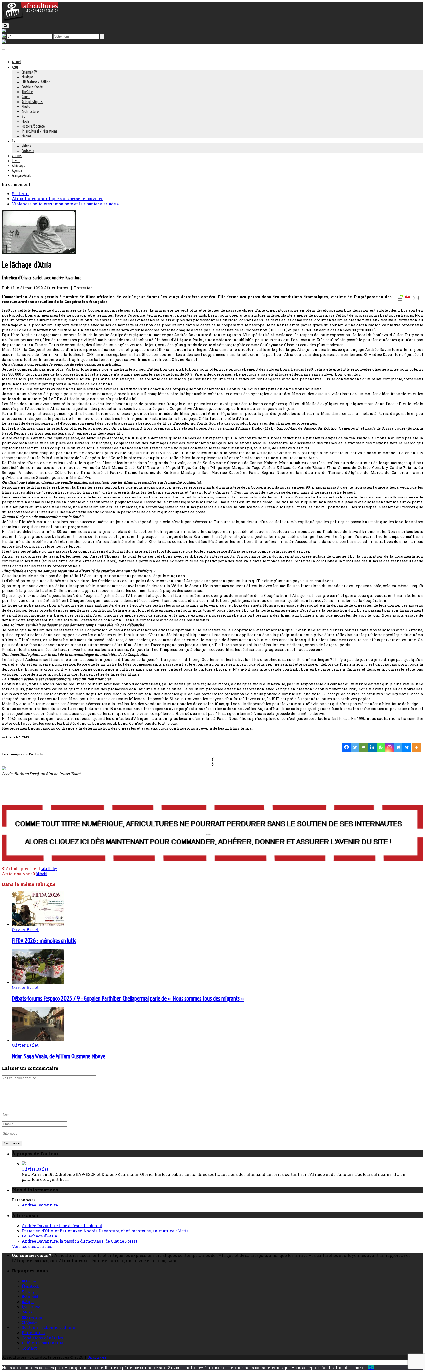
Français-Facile (21, 175)
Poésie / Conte (32, 86)
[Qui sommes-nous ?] (4, 41)
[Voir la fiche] (24, 1163)
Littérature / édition (36, 81)
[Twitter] (355, 747)
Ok (371, 1367)
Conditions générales (42, 1337)
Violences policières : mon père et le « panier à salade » (65, 203)
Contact (29, 1348)
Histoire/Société (33, 126)
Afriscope (18, 165)
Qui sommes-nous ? (31, 1255)
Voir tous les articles (32, 1246)
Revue (16, 160)
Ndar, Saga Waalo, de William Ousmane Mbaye (58, 1056)
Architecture (30, 111)
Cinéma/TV (29, 72)
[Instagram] (389, 747)
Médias (26, 136)
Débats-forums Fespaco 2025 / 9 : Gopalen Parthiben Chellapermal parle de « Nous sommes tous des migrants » (128, 998)
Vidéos (26, 145)
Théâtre (27, 91)
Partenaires (33, 1332)
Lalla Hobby (49, 868)
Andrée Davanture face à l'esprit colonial (62, 1225)
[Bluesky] (406, 747)
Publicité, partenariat (43, 1342)
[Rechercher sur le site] (5, 25)
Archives (97, 1357)
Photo (26, 106)
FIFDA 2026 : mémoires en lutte (44, 940)
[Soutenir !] (212, 833)
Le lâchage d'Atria (39, 1235)
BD (23, 116)
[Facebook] (346, 747)
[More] (417, 747)
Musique (27, 77)
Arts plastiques (32, 101)
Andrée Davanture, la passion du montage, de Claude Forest (79, 1241)
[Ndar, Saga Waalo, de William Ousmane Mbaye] (38, 1039)
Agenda (17, 170)
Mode (25, 121)
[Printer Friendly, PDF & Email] (409, 300)
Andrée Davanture (40, 1204)
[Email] (363, 747)
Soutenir (20, 193)
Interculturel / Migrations (39, 131)
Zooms (17, 155)
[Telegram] (398, 747)
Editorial (41, 873)
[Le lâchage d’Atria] (39, 252)
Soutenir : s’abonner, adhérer (49, 1327)
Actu (15, 67)
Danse (26, 96)
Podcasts (28, 150)
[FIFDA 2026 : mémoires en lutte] (38, 924)
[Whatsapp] (381, 747)
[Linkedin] (372, 747)
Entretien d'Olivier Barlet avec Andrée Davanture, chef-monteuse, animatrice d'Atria (105, 1230)
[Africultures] (30, 20)
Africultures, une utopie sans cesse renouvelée (57, 198)
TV (13, 140)
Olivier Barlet (25, 929)
